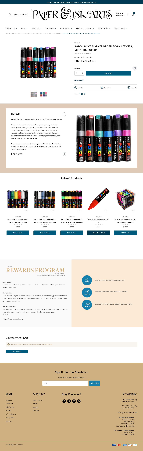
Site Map (9, 421)
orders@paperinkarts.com (126, 412)
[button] (134, 68)
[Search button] (10, 14)
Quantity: (77, 68)
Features (16, 154)
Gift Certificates (11, 414)
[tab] (102, 164)
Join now (5, 314)
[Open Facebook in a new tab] (64, 401)
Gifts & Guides (103, 28)
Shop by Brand (119, 28)
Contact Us (9, 403)
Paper (23, 28)
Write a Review (16, 351)
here (26, 149)
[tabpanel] (104, 138)
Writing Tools (10, 28)
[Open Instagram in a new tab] (74, 401)
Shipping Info (10, 407)
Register (122, 15)
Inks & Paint (50, 28)
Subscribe (94, 383)
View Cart (36, 410)
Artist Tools (36, 28)
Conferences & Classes (84, 28)
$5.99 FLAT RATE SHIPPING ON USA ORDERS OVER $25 (72, 2)
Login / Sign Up (38, 400)
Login (117, 15)
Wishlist (35, 403)
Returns (8, 410)
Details (15, 114)
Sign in (21, 319)
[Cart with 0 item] (133, 14)
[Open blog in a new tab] (78, 401)
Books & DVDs (65, 28)
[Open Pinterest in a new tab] (69, 401)
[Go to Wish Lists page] (128, 14)
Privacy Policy (10, 417)
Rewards (35, 407)
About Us (9, 400)
